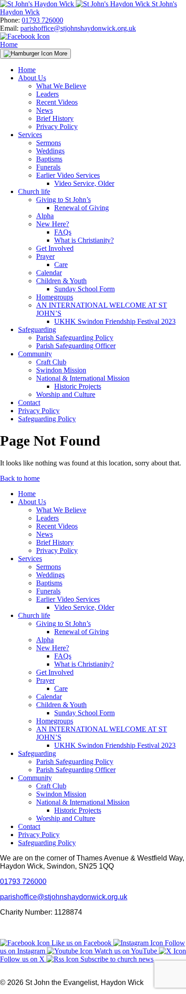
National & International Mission (83, 378)
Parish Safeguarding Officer (76, 346)
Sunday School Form (84, 289)
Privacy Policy (57, 126)
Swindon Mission (61, 370)
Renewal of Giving (81, 208)
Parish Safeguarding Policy (74, 337)
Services (30, 134)
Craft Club (51, 362)
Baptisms (49, 159)
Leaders (47, 94)
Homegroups (54, 297)
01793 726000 (42, 20)
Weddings (50, 151)
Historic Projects (77, 386)
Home (9, 44)
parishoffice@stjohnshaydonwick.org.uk (78, 28)
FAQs (62, 232)
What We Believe (61, 86)
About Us (32, 78)
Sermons (48, 143)
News (44, 110)
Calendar (49, 272)
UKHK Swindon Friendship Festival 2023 (115, 321)
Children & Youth (61, 281)
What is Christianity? (84, 240)
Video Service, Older (84, 183)
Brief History (55, 118)
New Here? (52, 224)
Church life (34, 191)
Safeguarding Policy (47, 419)
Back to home (20, 478)
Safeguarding (37, 329)
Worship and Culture (65, 394)
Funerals (48, 167)
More (59, 53)
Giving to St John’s (63, 199)
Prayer (45, 256)
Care (61, 264)
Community (35, 354)
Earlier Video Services (68, 175)
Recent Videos (57, 102)
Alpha (45, 216)
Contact (29, 402)
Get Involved (55, 248)
